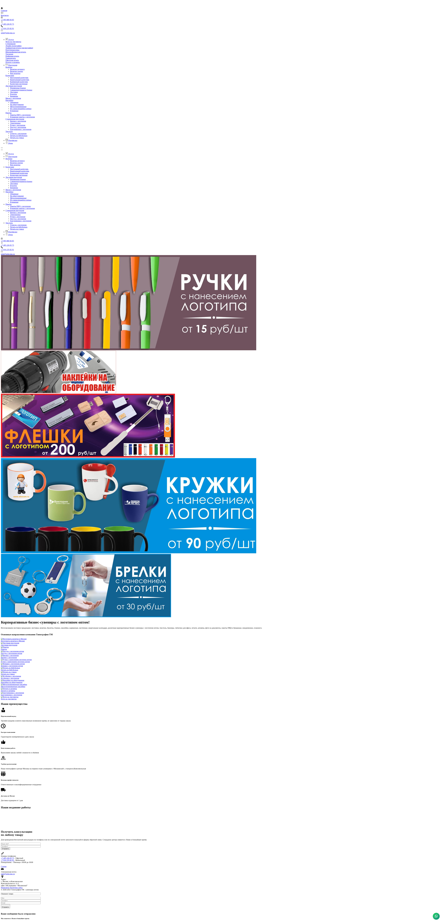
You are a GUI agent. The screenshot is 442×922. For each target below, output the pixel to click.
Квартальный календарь (19, 80)
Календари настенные (19, 84)
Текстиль (9, 131)
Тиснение (9, 54)
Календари (10, 75)
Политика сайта (16, 888)
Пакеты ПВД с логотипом (20, 115)
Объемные (14, 102)
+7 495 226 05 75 (7, 858)
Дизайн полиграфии (14, 46)
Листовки (14, 92)
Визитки (9, 67)
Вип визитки (15, 73)
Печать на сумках (17, 138)
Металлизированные (18, 107)
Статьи (3, 866)
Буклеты (13, 94)
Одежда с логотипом (18, 134)
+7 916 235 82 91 (7, 860)
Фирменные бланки (18, 88)
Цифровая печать (12, 56)
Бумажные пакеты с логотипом (22, 117)
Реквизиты (5, 888)
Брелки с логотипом (18, 121)
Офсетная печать (12, 60)
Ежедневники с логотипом (20, 129)
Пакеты (9, 113)
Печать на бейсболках (18, 136)
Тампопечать (11, 58)
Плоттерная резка (12, 50)
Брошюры (14, 96)
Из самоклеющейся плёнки (20, 109)
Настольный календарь (19, 78)
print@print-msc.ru (8, 874)
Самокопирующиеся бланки (21, 90)
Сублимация (10, 44)
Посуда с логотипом (18, 127)
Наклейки (9, 100)
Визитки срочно (16, 71)
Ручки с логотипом (17, 125)
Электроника (15, 123)
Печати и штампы (13, 62)
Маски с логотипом (13, 98)
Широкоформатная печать (16, 52)
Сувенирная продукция (15, 119)
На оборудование (17, 104)
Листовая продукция (14, 86)
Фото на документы (13, 42)
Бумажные (14, 111)
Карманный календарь (19, 82)
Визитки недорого (17, 69)
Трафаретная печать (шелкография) (19, 48)
